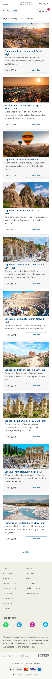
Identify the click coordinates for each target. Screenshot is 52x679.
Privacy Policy (9, 588)
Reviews (30, 573)
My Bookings (32, 593)
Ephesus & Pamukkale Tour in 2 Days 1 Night (24, 320)
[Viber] (32, 624)
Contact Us (8, 578)
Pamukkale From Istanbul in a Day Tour (25, 522)
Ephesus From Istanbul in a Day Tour (23, 471)
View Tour (36, 70)
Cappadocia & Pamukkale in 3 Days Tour (25, 420)
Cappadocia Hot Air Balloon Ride (21, 159)
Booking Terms (10, 583)
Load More (26, 552)
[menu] (4, 3)
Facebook (7, 603)
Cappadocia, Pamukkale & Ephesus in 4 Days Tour (24, 266)
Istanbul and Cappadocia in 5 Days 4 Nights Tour (23, 107)
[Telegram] (19, 624)
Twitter (6, 608)
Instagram (8, 598)
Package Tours (33, 588)
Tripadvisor (8, 593)
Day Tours (31, 583)
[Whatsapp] (6, 624)
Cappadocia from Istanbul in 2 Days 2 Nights (23, 212)
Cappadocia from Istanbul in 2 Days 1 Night (23, 53)
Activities (30, 578)
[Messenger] (45, 624)
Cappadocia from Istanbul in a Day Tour (25, 369)
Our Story (7, 573)
